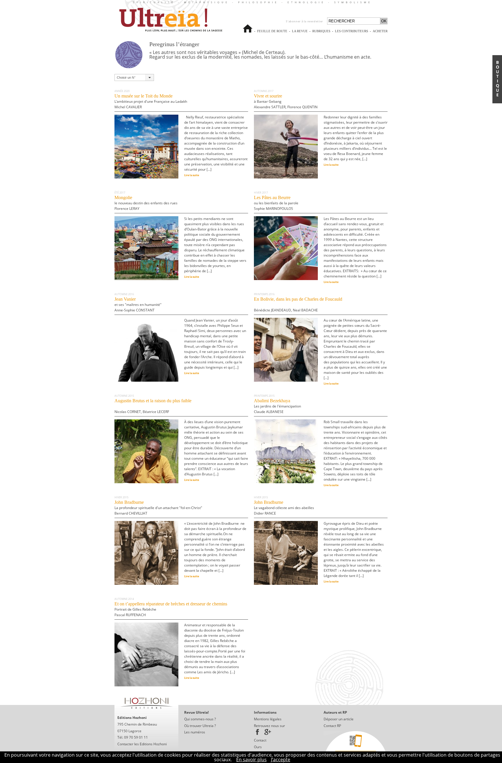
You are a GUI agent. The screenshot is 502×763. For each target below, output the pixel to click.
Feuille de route (272, 34)
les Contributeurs (351, 34)
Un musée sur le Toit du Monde (150, 101)
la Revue (300, 34)
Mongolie (146, 203)
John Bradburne (158, 508)
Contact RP (332, 725)
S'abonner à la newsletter (304, 21)
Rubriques (321, 31)
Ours (258, 746)
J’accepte (280, 759)
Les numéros (194, 732)
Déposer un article (339, 719)
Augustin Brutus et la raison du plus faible (152, 406)
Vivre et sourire (286, 101)
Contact (260, 740)
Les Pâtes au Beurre (276, 203)
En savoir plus (251, 759)
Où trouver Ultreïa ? (200, 725)
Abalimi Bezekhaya (277, 406)
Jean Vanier (138, 305)
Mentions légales (268, 719)
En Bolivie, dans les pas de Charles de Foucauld (298, 305)
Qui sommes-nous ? (200, 719)
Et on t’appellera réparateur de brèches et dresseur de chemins (170, 609)
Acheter (380, 34)
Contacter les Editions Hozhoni (142, 744)
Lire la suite (191, 175)
